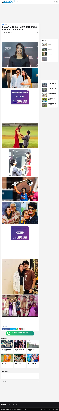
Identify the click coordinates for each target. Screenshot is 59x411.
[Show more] (24, 329)
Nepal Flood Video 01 (52, 83)
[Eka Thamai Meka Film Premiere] (33, 358)
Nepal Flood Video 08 (52, 48)
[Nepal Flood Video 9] (44, 44)
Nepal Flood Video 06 (52, 57)
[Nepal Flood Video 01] (44, 85)
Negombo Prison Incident (31, 350)
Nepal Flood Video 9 (52, 43)
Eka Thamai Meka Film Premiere (32, 364)
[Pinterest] (20, 329)
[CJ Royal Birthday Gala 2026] (20, 358)
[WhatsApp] (17, 329)
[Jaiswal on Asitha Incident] (44, 100)
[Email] (22, 329)
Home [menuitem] (18, 1)
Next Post (36, 381)
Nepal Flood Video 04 (52, 103)
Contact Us (50, 409)
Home (3, 24)
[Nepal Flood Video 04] (44, 105)
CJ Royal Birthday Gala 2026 (19, 364)
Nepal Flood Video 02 (52, 88)
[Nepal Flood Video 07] (44, 54)
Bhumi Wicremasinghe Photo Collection (6, 364)
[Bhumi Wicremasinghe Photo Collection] (7, 358)
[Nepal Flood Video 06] (44, 59)
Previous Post (4, 381)
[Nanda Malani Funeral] (7, 344)
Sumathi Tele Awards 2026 (19, 350)
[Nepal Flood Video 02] (44, 90)
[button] (54, 2)
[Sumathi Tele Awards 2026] (20, 344)
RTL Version (55, 409)
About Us (44, 409)
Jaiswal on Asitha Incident (51, 99)
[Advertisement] (29, 13)
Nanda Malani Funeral (6, 349)
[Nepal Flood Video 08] (44, 49)
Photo (6, 24)
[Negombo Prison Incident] (33, 344)
